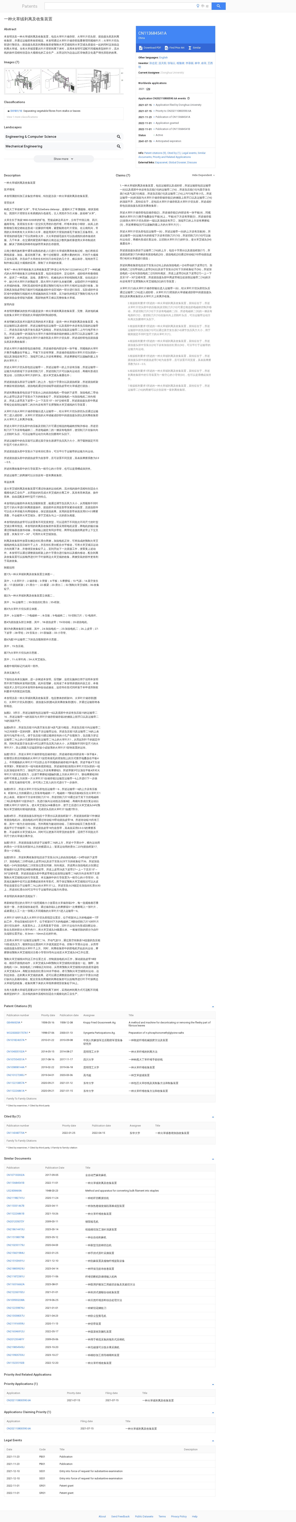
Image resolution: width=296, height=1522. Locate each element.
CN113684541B (15, 1182)
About (102, 1516)
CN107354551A (16, 1059)
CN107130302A (16, 1174)
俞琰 (203, 63)
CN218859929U (16, 1268)
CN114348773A (16, 1132)
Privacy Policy (179, 1516)
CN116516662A (16, 1284)
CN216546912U (16, 1331)
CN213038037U (16, 1315)
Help (195, 1516)
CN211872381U (16, 1276)
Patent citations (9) (155, 152)
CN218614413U (16, 1229)
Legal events (189, 152)
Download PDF (152, 47)
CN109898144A (16, 1067)
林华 (197, 63)
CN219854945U (16, 1347)
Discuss (192, 162)
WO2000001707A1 (18, 1032)
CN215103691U (16, 1260)
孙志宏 (153, 63)
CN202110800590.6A (19, 1400)
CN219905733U (16, 1354)
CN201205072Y (15, 1221)
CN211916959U (16, 1323)
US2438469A (14, 1190)
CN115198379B (15, 1237)
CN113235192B (15, 1362)
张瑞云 (171, 63)
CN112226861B (15, 1213)
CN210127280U (16, 1075)
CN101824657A (16, 1040)
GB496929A (14, 1022)
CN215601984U (16, 1252)
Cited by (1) (174, 152)
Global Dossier (177, 162)
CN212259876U (16, 1307)
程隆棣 (180, 63)
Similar (196, 47)
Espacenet (161, 162)
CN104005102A (16, 1051)
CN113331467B (15, 1205)
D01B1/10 (16, 110)
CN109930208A (16, 1299)
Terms (162, 1516)
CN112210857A (16, 1082)
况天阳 (162, 63)
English (163, 57)
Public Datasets (144, 1516)
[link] (43, 111)
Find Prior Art (176, 47)
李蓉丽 (190, 63)
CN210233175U (16, 1245)
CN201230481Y (15, 1339)
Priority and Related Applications (172, 156)
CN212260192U (16, 1292)
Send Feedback (120, 1516)
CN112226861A (16, 1090)
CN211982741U (16, 1197)
